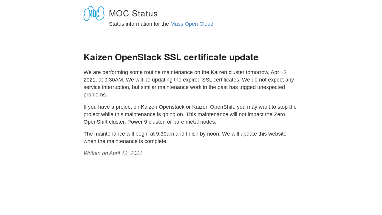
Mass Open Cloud (191, 24)
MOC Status (133, 13)
